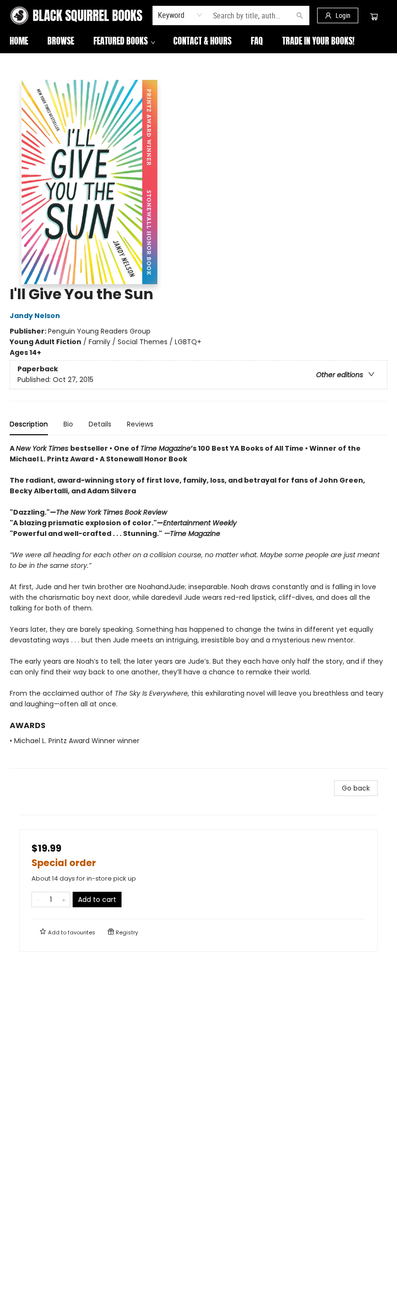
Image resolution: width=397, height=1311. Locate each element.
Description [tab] (29, 424)
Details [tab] (100, 424)
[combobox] (180, 15)
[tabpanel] (198, 606)
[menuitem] (19, 42)
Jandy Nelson (35, 315)
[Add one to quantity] (64, 899)
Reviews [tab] (140, 424)
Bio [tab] (68, 424)
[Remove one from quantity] (38, 899)
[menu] (198, 42)
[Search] (299, 15)
